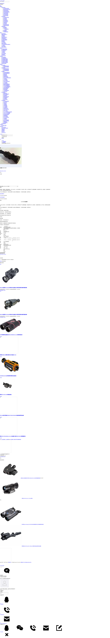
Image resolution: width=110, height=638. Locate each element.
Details (4, 290)
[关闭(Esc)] (3, 566)
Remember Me (4, 136)
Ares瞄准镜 (7, 439)
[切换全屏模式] (1, 566)
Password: (3, 135)
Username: (3, 134)
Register (3, 138)
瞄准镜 (15, 439)
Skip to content (2, 0)
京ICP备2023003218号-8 (27, 562)
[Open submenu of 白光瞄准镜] (5, 100)
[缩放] (0, 566)
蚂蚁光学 (9, 562)
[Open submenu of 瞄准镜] (2, 64)
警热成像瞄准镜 (18, 439)
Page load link (2, 565)
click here (5, 195)
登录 (1, 261)
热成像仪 (12, 439)
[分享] (2, 566)
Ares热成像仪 (3, 439)
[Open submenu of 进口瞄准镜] (5, 92)
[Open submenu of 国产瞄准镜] (5, 65)
